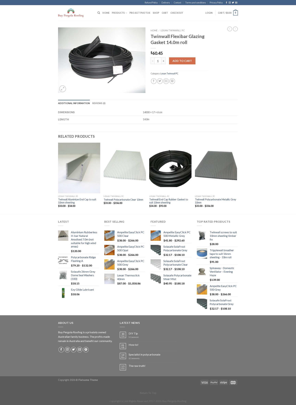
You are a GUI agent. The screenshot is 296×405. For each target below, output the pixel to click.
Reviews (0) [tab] (99, 103)
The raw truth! (137, 365)
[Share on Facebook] (154, 81)
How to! (133, 344)
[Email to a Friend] (166, 81)
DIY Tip (133, 333)
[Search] (98, 13)
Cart (165, 12)
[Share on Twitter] (160, 81)
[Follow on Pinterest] (86, 349)
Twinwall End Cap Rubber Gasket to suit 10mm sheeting (168, 201)
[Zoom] (62, 88)
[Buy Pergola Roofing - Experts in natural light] (75, 13)
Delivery (166, 2)
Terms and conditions (195, 2)
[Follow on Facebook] (226, 3)
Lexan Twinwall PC (173, 30)
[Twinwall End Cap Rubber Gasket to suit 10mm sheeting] (170, 168)
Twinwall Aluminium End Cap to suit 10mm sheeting (77, 201)
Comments (134, 358)
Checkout (176, 12)
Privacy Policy (216, 2)
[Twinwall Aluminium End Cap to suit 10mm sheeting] (79, 168)
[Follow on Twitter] (233, 3)
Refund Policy (151, 2)
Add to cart (182, 60)
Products (118, 12)
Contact (177, 2)
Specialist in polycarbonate (144, 354)
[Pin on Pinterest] (172, 81)
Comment (134, 337)
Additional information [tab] (74, 103)
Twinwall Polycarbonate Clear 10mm (123, 199)
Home (105, 12)
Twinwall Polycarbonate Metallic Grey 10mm (215, 201)
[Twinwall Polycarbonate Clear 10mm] (125, 168)
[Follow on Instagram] (230, 3)
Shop (156, 12)
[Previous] (58, 178)
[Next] (236, 178)
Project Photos (140, 12)
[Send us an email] (236, 3)
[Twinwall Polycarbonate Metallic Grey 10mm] (216, 168)
